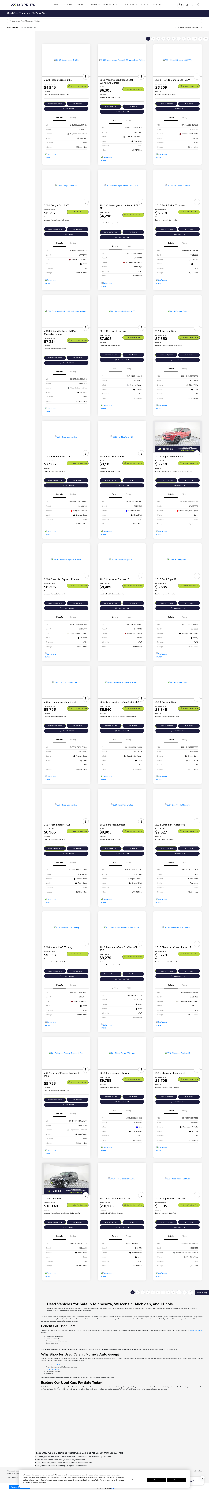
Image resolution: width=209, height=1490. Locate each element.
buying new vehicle (196, 1330)
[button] (86, 77)
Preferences (136, 1480)
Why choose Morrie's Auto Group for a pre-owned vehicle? (62, 1465)
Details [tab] (59, 117)
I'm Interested (77, 104)
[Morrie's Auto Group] (23, 4)
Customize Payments (55, 104)
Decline (156, 1480)
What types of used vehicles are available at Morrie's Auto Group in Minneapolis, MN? (74, 1456)
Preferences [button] (42, 1483)
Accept (176, 1480)
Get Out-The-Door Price (79, 86)
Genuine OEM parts (52, 1369)
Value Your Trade (68, 109)
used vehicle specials (59, 1365)
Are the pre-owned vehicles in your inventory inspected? (61, 1459)
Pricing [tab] (73, 117)
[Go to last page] (206, 39)
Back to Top (202, 1292)
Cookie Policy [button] (94, 1480)
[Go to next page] (200, 39)
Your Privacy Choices (103, 1488)
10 (194, 38)
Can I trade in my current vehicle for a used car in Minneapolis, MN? (65, 1462)
